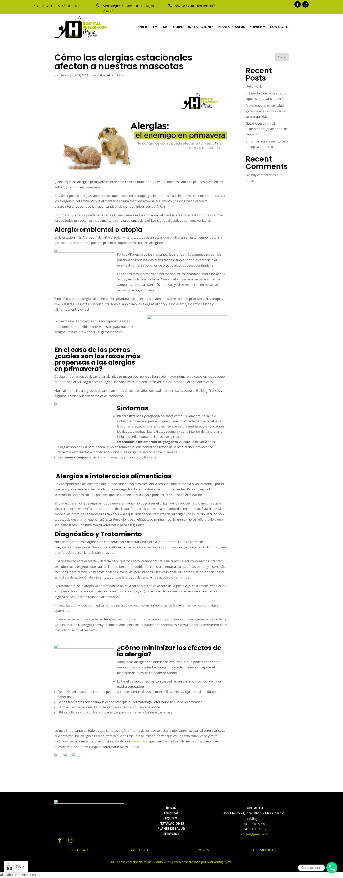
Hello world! (254, 86)
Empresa (160, 27)
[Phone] (332, 867)
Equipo (178, 27)
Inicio (143, 27)
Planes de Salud (231, 27)
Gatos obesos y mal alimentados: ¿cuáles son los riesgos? (267, 128)
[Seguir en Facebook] (297, 4)
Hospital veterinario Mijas (107, 75)
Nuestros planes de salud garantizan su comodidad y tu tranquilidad (266, 110)
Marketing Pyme (219, 862)
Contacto (279, 27)
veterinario (140, 741)
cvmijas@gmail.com (254, 834)
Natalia (64, 75)
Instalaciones (200, 27)
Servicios (258, 27)
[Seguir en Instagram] (305, 4)
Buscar (281, 57)
